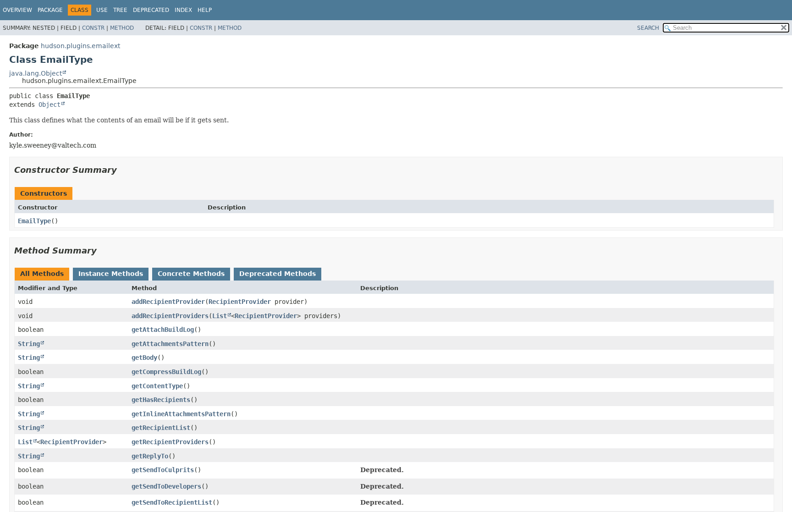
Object (49, 104)
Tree (120, 10)
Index (183, 10)
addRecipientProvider (168, 301)
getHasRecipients (161, 399)
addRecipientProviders (170, 315)
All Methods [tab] (42, 273)
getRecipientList (161, 427)
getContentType (157, 386)
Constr (93, 28)
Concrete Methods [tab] (191, 273)
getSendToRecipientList (172, 502)
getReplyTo (150, 456)
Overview (17, 10)
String (29, 343)
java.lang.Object (35, 73)
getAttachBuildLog (163, 329)
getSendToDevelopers (166, 486)
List (219, 315)
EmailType (34, 221)
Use (102, 10)
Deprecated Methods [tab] (277, 273)
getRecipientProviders (170, 442)
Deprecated (151, 10)
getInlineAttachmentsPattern (181, 414)
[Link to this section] (123, 170)
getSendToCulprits (163, 469)
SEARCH (648, 28)
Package (50, 10)
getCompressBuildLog (166, 371)
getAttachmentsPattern (170, 343)
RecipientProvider (240, 301)
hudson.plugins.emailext (80, 46)
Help (205, 10)
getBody (144, 357)
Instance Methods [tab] (110, 273)
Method (122, 28)
